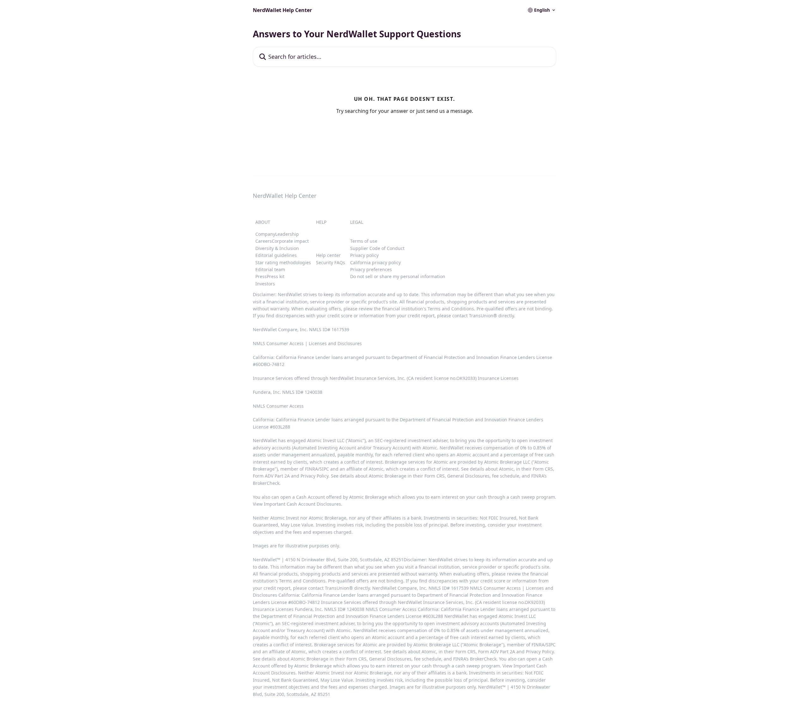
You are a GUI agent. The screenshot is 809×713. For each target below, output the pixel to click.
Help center (328, 255)
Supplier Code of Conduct (377, 248)
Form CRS (434, 476)
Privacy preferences (371, 269)
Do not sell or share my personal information (397, 276)
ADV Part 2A (278, 476)
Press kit (275, 276)
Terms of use (363, 241)
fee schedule (505, 476)
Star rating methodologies (283, 262)
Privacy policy (364, 255)
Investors (265, 284)
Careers (263, 241)
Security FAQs (330, 262)
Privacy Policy (314, 476)
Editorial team (270, 269)
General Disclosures (468, 476)
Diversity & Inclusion (277, 248)
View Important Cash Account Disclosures (297, 504)
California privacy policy (375, 262)
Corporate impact (290, 241)
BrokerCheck (266, 483)
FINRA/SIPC (317, 469)
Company (265, 234)
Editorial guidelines (276, 255)
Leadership (287, 234)
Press (261, 276)
